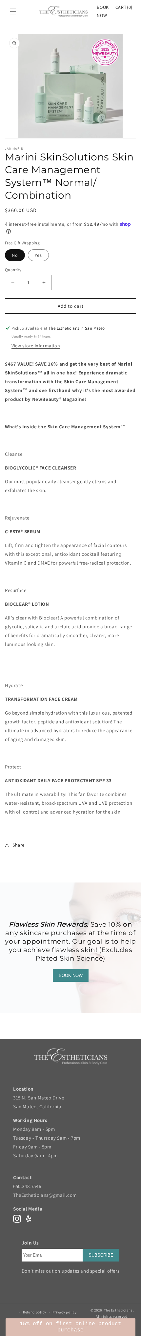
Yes (38, 255)
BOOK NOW (71, 975)
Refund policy (34, 1312)
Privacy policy (64, 1312)
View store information (35, 346)
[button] (13, 11)
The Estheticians (118, 1310)
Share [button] (18, 845)
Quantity (13, 269)
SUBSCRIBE (101, 1255)
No (15, 255)
